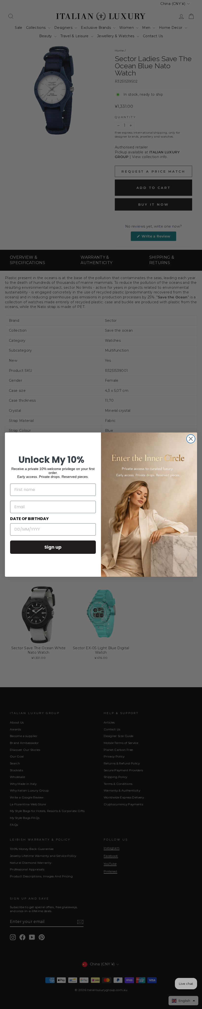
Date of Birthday (29, 519)
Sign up (53, 547)
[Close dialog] (190, 438)
